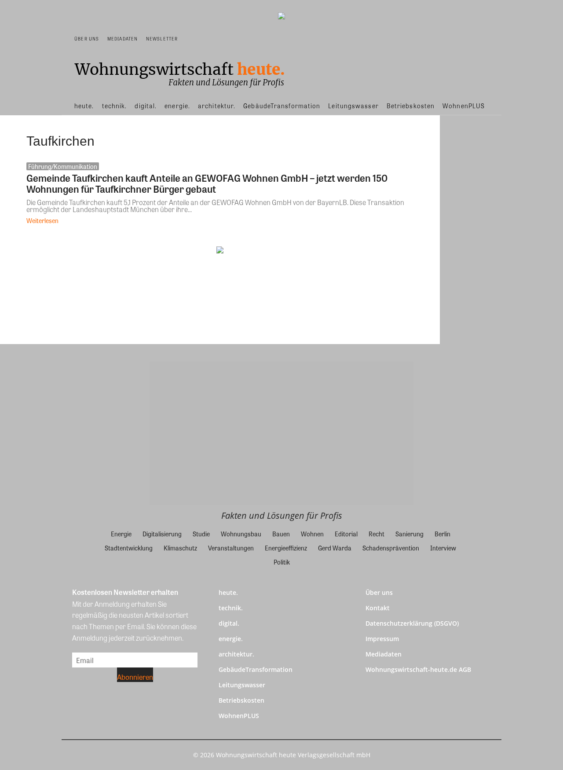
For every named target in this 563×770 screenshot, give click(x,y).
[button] (482, 39)
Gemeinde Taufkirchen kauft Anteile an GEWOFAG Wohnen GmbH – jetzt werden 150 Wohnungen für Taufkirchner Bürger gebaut (207, 183)
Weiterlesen (42, 220)
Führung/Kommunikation (62, 166)
